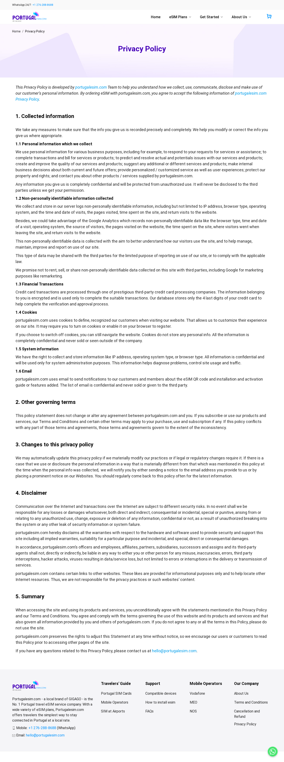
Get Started (209, 17)
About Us (239, 17)
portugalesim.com (91, 87)
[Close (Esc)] (4, 752)
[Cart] (269, 17)
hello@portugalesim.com (174, 650)
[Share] (17, 752)
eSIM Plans (178, 17)
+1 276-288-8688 (42, 4)
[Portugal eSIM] (29, 17)
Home (155, 17)
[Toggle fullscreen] (30, 752)
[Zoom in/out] (43, 752)
